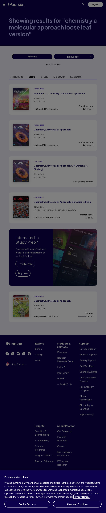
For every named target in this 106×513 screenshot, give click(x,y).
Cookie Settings (27, 504)
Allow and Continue (77, 504)
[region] (53, 491)
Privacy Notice (82, 496)
